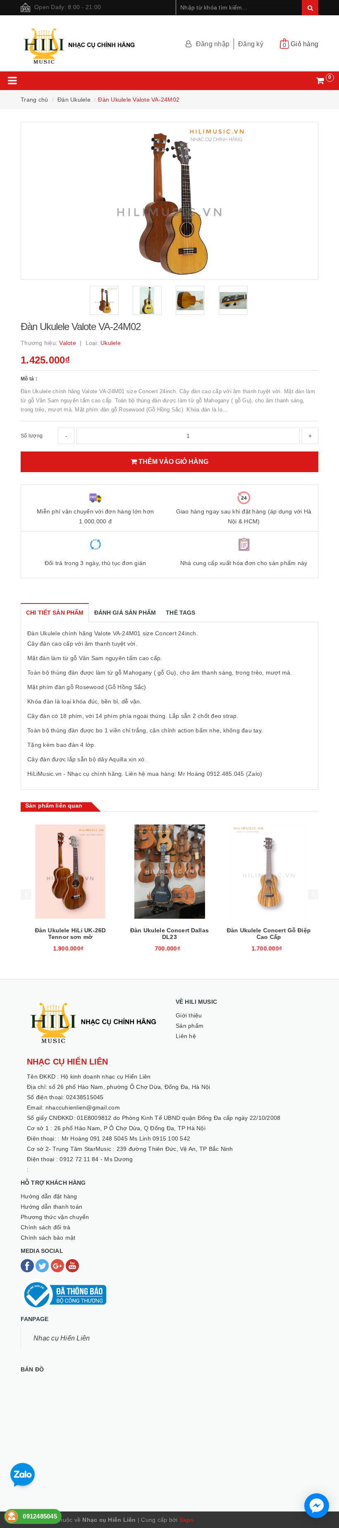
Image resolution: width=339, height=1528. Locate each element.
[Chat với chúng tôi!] (316, 1505)
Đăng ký (250, 44)
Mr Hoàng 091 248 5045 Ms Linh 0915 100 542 (126, 1138)
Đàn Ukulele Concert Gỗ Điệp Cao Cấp (269, 933)
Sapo (186, 1519)
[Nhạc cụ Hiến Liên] (80, 42)
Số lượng (32, 436)
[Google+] (58, 1265)
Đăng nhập (212, 44)
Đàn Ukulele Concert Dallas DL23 (169, 933)
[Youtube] (72, 1265)
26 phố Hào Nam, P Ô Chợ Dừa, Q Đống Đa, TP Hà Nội (129, 1128)
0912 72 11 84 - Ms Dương (96, 1159)
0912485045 (40, 1516)
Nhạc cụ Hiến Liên (61, 1338)
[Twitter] (43, 1265)
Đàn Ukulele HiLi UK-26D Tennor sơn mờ (70, 933)
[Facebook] (28, 1265)
